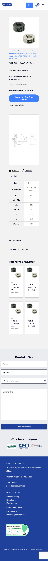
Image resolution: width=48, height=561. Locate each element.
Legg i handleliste (16, 105)
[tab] (24, 240)
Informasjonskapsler (15, 514)
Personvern (11, 511)
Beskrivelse (15, 240)
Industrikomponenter (22, 51)
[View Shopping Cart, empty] (36, 6)
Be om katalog (12, 496)
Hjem (11, 51)
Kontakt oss (11, 503)
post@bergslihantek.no (16, 485)
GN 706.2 (23, 56)
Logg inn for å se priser (24, 98)
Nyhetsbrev (11, 500)
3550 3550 (11, 482)
